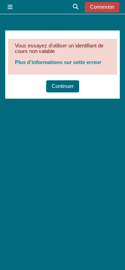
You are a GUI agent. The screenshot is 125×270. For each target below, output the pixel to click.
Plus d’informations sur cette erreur (58, 62)
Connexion (102, 7)
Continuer (63, 86)
